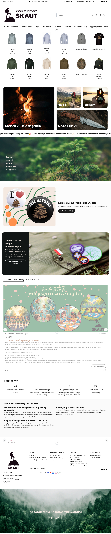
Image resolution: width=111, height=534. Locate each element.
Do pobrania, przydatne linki (78, 466)
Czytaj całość (99, 366)
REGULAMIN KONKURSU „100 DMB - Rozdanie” (78, 456)
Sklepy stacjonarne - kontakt (38, 460)
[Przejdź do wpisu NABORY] (55, 308)
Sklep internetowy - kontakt (37, 458)
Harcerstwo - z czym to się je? (16, 334)
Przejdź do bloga (31, 279)
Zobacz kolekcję (66, 211)
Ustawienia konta (95, 458)
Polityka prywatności (76, 461)
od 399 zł (15, 393)
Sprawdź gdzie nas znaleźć (15, 262)
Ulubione (92, 460)
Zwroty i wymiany (55, 460)
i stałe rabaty (95, 393)
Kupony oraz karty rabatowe (78, 464)
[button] (96, 15)
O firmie (31, 455)
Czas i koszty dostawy (56, 458)
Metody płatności (55, 455)
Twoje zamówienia (95, 455)
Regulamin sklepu (75, 459)
